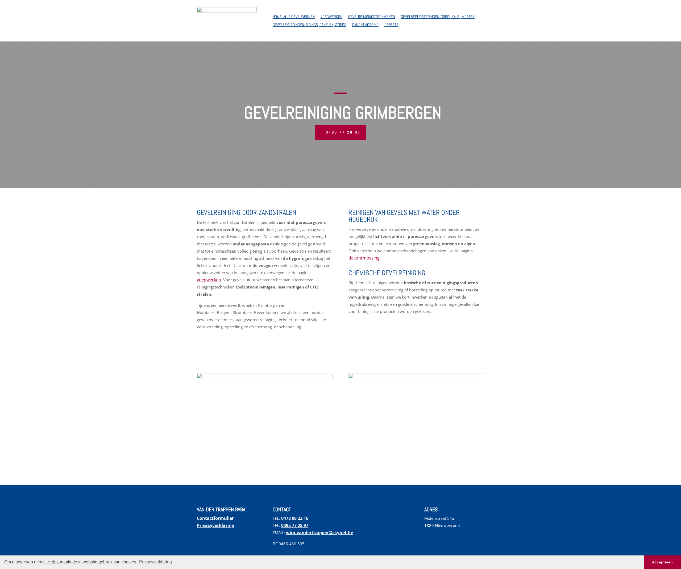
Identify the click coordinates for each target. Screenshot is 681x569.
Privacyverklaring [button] (155, 562)
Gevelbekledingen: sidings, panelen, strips (309, 25)
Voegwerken (331, 17)
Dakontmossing (365, 25)
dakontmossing (364, 258)
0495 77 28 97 (343, 132)
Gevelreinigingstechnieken (371, 17)
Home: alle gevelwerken (294, 17)
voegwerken (209, 280)
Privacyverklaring (215, 525)
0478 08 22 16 (294, 518)
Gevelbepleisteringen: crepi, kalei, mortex (438, 17)
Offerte (391, 25)
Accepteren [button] (662, 562)
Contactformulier (215, 518)
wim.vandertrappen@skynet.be (319, 532)
